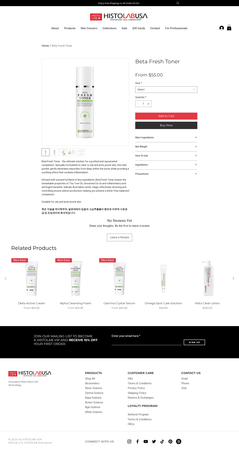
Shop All (90, 379)
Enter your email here (125, 335)
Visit (184, 388)
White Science (93, 412)
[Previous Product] (5, 278)
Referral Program (138, 414)
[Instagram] (129, 441)
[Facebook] (137, 441)
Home (45, 46)
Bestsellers (92, 383)
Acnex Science (94, 402)
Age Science (92, 407)
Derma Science (94, 393)
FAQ (130, 379)
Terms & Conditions (140, 383)
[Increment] (148, 104)
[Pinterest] (170, 441)
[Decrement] (138, 104)
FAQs (131, 424)
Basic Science (93, 388)
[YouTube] (145, 441)
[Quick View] (163, 278)
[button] (229, 27)
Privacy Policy (136, 388)
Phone (185, 383)
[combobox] (166, 89)
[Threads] (178, 441)
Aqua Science (93, 398)
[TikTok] (162, 441)
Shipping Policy (137, 393)
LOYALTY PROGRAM (142, 406)
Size (138, 83)
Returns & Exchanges (141, 398)
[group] (119, 286)
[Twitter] (154, 441)
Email (184, 379)
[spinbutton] (143, 104)
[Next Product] (233, 278)
